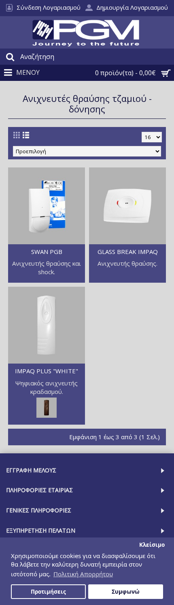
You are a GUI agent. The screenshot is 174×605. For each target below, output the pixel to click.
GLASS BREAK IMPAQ (128, 252)
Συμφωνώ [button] (126, 591)
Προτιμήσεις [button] (48, 591)
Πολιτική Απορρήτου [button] (83, 574)
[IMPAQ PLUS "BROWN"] (46, 415)
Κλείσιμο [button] (152, 544)
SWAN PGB (46, 252)
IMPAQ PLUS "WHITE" (46, 371)
